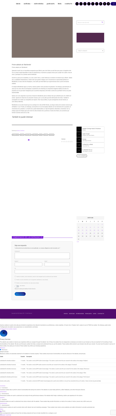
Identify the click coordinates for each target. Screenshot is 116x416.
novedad (51, 134)
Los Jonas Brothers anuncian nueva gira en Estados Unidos (92, 174)
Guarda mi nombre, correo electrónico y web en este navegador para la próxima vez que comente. (36, 276)
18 (82, 233)
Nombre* (16, 261)
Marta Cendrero (20, 130)
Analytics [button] (2, 397)
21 (94, 233)
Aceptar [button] (15, 329)
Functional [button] (2, 386)
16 (102, 230)
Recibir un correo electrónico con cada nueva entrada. (27, 283)
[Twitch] (85, 4)
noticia (45, 134)
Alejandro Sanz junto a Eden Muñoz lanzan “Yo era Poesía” (92, 199)
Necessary (4, 349)
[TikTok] (89, 4)
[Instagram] (93, 4)
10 (78, 230)
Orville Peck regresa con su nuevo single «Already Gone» (92, 190)
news (41, 134)
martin (22, 134)
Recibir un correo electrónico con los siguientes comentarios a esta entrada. (32, 279)
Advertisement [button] (3, 403)
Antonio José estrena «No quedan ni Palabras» (92, 166)
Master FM (81, 67)
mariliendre (15, 134)
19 (86, 233)
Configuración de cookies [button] (6, 329)
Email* (46, 261)
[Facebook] (96, 4)
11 (82, 230)
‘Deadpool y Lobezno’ (44, 162)
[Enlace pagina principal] (5, 4)
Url (15, 268)
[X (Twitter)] (81, 4)
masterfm (35, 134)
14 (94, 230)
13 (90, 230)
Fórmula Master (83, 71)
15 (98, 230)
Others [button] (1, 409)
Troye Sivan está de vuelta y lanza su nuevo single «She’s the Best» (93, 182)
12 (86, 230)
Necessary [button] (2, 348)
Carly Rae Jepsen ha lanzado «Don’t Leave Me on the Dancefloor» (92, 207)
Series (15, 212)
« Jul (78, 241)
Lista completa (81, 156)
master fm (28, 134)
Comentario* (17, 251)
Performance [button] (3, 391)
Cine (37, 158)
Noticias (47, 212)
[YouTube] (77, 4)
